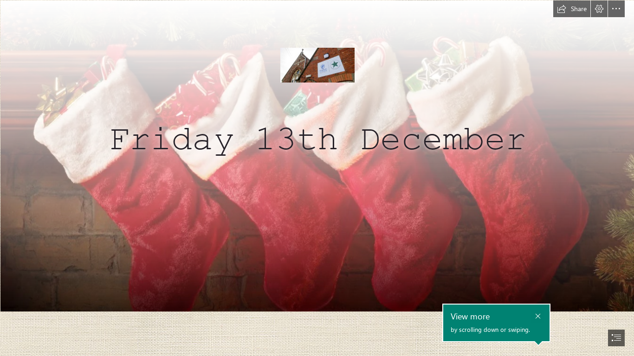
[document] (317, 178)
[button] (571, 8)
